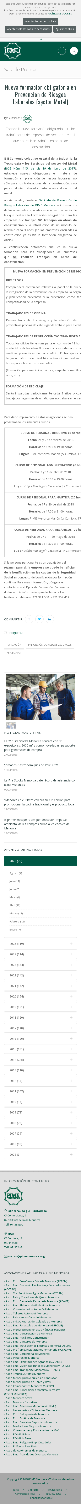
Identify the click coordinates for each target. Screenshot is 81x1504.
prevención (14, 653)
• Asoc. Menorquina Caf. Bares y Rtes (27, 1382)
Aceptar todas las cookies (40, 21)
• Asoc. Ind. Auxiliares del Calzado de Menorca (33, 1321)
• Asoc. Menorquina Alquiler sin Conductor (30, 1378)
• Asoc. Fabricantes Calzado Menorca (27, 1317)
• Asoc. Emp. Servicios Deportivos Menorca (31, 1422)
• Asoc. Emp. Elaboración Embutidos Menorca (32, 1305)
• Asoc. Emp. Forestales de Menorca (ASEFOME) (33, 1325)
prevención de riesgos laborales (49, 644)
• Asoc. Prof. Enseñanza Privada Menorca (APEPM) (35, 1281)
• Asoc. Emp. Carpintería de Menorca (27, 1354)
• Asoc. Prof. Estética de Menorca (24, 1418)
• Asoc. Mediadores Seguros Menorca (28, 1426)
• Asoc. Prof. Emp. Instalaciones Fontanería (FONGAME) (38, 1349)
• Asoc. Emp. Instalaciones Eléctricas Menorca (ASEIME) (38, 1346)
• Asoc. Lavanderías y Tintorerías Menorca (30, 1410)
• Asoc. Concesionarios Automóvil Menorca (31, 1309)
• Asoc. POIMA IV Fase (17, 1438)
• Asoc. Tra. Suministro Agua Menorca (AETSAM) (33, 1293)
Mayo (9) (15, 897)
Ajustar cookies (65, 29)
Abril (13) (15, 905)
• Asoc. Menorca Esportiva (20, 1402)
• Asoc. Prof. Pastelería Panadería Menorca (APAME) (36, 1301)
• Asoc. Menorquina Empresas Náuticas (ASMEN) (34, 1329)
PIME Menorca (38, 1479)
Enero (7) (15, 929)
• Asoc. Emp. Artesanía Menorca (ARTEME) (30, 1406)
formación (14, 644)
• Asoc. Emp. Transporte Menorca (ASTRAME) (32, 1370)
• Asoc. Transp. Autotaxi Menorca (24, 1374)
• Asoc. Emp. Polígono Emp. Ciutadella (27, 1442)
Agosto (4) (16, 873)
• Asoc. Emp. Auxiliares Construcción (26, 1337)
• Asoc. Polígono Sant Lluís (20, 1446)
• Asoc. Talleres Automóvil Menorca (26, 1313)
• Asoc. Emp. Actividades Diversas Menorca (31, 1454)
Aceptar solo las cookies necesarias (28, 29)
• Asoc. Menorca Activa (18, 1398)
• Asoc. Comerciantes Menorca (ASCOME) (29, 1386)
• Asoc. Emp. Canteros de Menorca (25, 1341)
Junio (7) (14, 889)
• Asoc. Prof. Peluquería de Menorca (26, 1414)
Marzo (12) (16, 913)
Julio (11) (15, 881)
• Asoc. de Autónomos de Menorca (25, 1450)
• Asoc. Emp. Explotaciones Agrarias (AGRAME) (32, 1362)
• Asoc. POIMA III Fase (17, 1434)
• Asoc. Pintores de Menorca (21, 1357)
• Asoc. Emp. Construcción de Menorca (28, 1333)
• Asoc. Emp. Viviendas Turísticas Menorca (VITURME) (37, 1366)
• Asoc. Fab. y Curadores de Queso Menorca (31, 1297)
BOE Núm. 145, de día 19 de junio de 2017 (40, 168)
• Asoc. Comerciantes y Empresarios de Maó (31, 1430)
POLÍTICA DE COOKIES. (60, 13)
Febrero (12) (17, 921)
